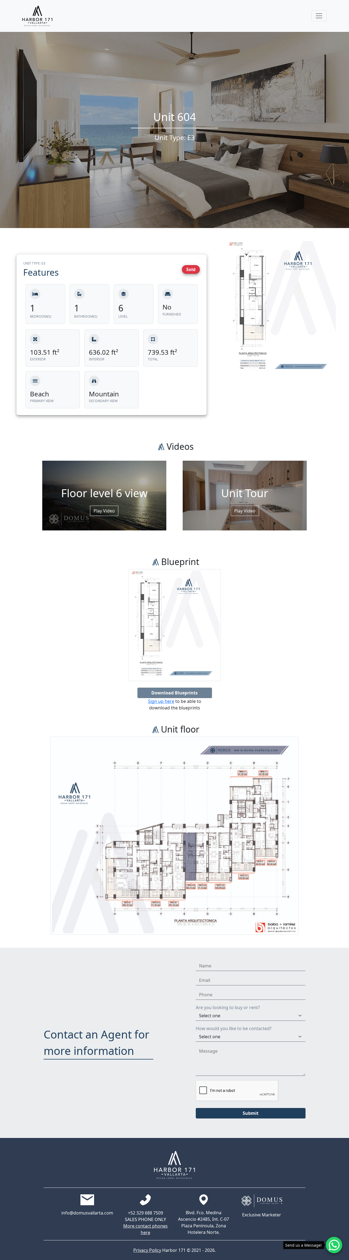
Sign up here (161, 701)
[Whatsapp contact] (334, 1245)
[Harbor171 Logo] (37, 16)
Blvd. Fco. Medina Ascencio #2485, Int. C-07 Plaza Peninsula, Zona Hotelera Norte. (203, 1222)
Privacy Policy (147, 1250)
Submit (250, 1113)
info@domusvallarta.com (87, 1213)
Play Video (104, 511)
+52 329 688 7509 (145, 1213)
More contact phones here (145, 1229)
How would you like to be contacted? (234, 1028)
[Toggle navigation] (319, 15)
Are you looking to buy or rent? (228, 1007)
